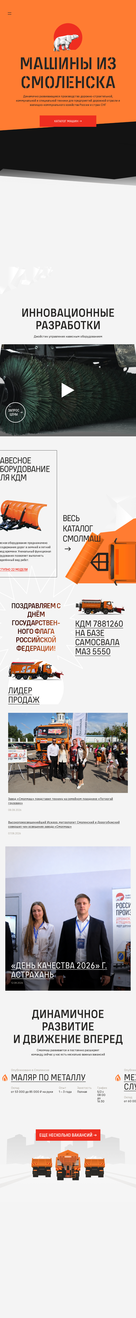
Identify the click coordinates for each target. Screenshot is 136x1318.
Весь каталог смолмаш (82, 528)
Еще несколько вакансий (65, 1135)
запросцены (13, 412)
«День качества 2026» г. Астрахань (59, 970)
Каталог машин (66, 121)
